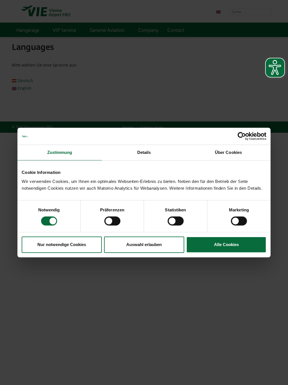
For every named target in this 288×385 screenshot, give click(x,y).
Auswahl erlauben (144, 244)
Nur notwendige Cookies (61, 244)
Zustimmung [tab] (59, 152)
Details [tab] (144, 152)
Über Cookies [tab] (228, 152)
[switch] (112, 220)
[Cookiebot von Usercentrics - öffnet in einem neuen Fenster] (241, 136)
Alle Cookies (226, 244)
